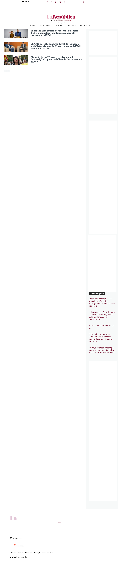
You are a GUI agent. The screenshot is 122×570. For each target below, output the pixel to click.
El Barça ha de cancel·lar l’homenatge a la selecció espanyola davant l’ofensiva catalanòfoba (101, 338)
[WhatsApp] (64, 2)
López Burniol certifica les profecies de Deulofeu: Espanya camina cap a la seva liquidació (102, 302)
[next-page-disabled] (8, 71)
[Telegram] (55, 2)
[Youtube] (63, 522)
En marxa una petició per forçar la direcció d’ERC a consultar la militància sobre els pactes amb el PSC (54, 33)
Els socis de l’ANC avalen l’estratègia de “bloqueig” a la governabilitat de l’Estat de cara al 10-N (56, 59)
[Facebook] (47, 2)
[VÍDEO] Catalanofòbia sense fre (101, 327)
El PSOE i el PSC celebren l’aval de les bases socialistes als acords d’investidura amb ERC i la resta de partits (56, 46)
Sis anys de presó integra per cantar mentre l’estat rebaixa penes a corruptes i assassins (102, 350)
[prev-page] (5, 71)
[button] (83, 2)
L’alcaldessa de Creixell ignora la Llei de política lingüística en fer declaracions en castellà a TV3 (102, 316)
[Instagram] (51, 2)
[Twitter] (60, 2)
